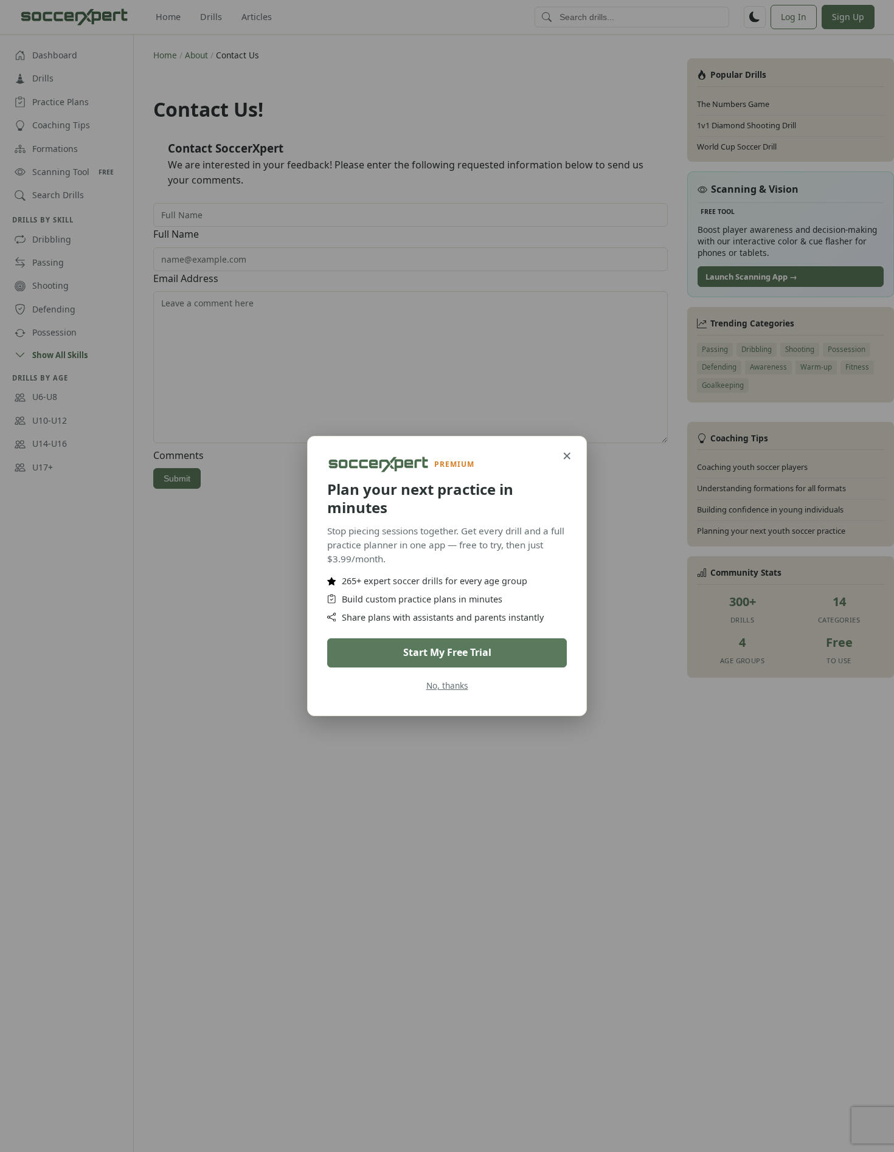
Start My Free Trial (447, 652)
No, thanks (447, 685)
